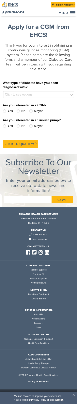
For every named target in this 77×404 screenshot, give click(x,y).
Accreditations (38, 318)
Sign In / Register (64, 4)
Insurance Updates (38, 278)
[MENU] (72, 12)
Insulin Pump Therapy (38, 363)
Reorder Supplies (39, 270)
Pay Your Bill (38, 274)
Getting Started (39, 298)
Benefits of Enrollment (38, 294)
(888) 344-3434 (14, 12)
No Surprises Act (38, 283)
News (38, 327)
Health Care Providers (38, 343)
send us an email (40, 239)
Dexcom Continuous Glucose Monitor (38, 367)
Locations (38, 323)
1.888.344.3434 (40, 234)
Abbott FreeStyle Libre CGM (38, 359)
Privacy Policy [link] (38, 399)
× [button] (73, 395)
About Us (38, 314)
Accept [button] (59, 399)
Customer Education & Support (38, 339)
